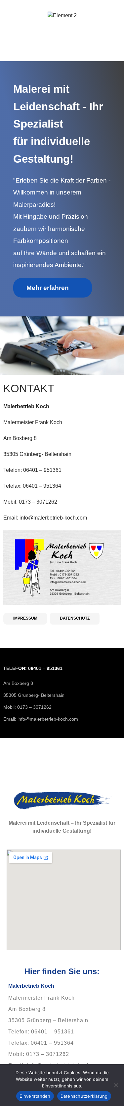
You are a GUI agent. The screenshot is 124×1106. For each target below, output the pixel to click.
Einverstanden (35, 1096)
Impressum (25, 618)
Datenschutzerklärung (84, 1096)
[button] (62, 52)
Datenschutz (75, 618)
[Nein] (115, 1085)
